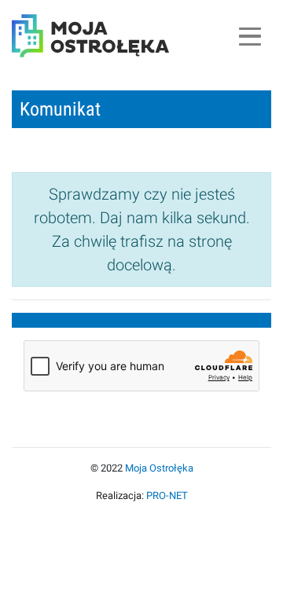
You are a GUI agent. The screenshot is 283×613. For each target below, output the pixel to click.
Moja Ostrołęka (159, 468)
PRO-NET (167, 495)
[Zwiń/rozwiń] (249, 36)
